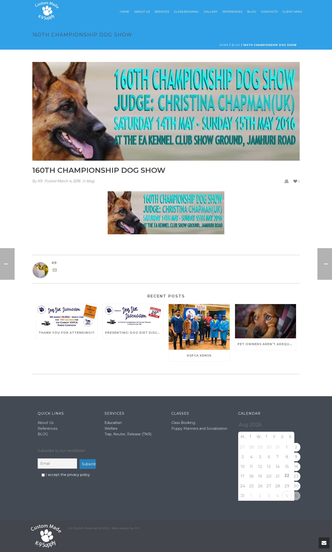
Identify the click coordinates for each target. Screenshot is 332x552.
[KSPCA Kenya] (199, 327)
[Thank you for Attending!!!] (66, 315)
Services (162, 11)
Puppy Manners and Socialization (199, 428)
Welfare (111, 428)
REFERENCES (232, 11)
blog (236, 45)
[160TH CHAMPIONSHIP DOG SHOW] (166, 111)
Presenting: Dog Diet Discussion (134, 332)
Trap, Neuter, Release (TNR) (128, 434)
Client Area (292, 11)
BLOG (43, 434)
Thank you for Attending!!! (67, 332)
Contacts (269, 11)
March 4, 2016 (69, 181)
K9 (40, 181)
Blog (251, 11)
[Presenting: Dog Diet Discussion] (133, 315)
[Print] (286, 181)
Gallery (211, 11)
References (47, 428)
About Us (142, 11)
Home (124, 11)
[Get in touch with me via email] (55, 271)
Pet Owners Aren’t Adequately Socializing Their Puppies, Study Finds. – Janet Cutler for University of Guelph (266, 344)
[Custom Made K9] (45, 536)
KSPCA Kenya (199, 355)
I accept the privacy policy (67, 475)
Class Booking (186, 11)
